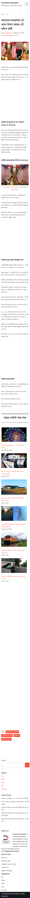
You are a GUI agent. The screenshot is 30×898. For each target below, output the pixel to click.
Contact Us (5, 867)
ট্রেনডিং (3, 779)
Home (2, 14)
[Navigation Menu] (27, 4)
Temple (16, 735)
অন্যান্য (7, 14)
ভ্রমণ (18, 35)
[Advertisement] (15, 102)
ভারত (15, 35)
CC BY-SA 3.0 (14, 187)
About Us (4, 857)
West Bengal (9, 35)
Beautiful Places (12, 731)
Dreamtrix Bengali (12, 893)
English (7, 851)
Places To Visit (7, 735)
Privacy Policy (6, 861)
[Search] (27, 765)
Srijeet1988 (6, 187)
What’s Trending (6, 871)
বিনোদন (3, 783)
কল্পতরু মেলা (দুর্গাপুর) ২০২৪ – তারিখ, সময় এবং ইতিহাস (14, 798)
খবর (2, 776)
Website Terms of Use (8, 864)
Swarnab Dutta (7, 33)
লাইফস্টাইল (4, 789)
